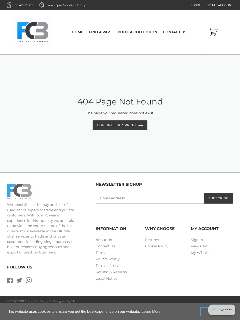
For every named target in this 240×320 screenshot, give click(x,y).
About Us (104, 240)
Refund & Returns (111, 272)
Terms (101, 252)
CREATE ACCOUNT (219, 5)
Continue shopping (116, 125)
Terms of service (110, 265)
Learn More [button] (151, 311)
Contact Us (105, 246)
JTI (73, 301)
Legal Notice (106, 278)
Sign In (197, 240)
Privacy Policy (108, 259)
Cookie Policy (156, 246)
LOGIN (195, 5)
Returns (152, 240)
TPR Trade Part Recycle (34, 301)
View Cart (199, 246)
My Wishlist (201, 252)
